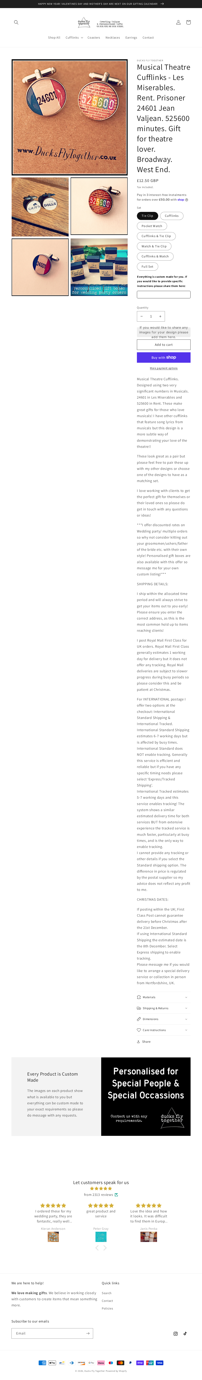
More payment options (164, 368)
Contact (107, 1301)
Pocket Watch (152, 226)
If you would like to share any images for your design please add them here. (163, 332)
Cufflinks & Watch (155, 256)
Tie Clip (147, 216)
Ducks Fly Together (94, 1370)
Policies (107, 1308)
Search (107, 1293)
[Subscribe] (88, 1333)
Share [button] (146, 1042)
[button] (16, 22)
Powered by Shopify (116, 1370)
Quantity (142, 307)
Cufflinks (172, 216)
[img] (101, 1188)
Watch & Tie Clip (154, 246)
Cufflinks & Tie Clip (156, 236)
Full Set (147, 266)
